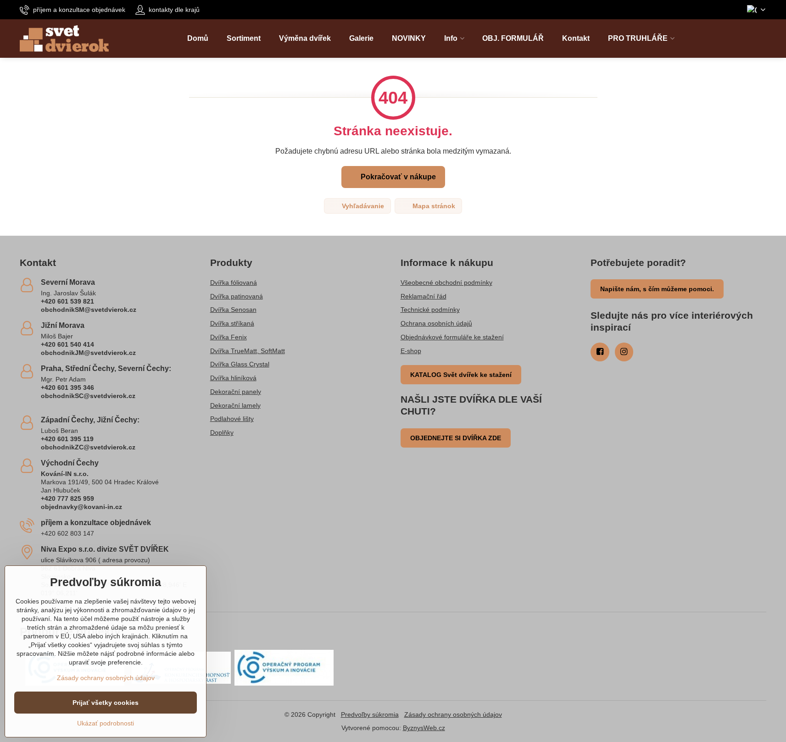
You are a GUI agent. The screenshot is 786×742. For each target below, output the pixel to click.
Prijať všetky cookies (105, 702)
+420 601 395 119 (67, 439)
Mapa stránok (433, 206)
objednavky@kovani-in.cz (81, 506)
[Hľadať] (759, 38)
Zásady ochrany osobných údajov (453, 714)
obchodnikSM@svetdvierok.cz (88, 309)
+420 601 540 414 (67, 344)
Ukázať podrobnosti (105, 723)
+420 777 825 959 (67, 498)
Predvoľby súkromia (370, 714)
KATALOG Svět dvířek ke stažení (461, 374)
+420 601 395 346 (67, 387)
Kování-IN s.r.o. (65, 473)
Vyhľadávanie (362, 206)
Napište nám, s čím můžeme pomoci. (657, 289)
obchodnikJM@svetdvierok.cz (88, 352)
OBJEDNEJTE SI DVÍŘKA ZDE (455, 438)
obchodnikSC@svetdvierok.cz (88, 395)
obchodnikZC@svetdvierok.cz (88, 447)
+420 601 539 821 (67, 301)
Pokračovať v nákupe (397, 177)
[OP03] (284, 667)
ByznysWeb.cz (424, 727)
